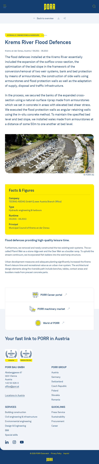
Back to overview (44, 18)
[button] (5, 6)
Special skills (11, 434)
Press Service (58, 412)
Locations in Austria (15, 395)
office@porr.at (12, 386)
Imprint (66, 453)
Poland (54, 390)
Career (54, 425)
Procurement (57, 421)
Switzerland (57, 381)
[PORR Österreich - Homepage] (49, 6)
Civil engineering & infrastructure (21, 416)
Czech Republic (59, 386)
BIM (7, 430)
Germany (55, 377)
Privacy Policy (56, 453)
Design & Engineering (15, 425)
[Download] (58, 18)
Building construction (15, 412)
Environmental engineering (18, 421)
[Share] (64, 18)
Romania (55, 399)
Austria (55, 372)
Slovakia (55, 395)
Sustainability (58, 416)
